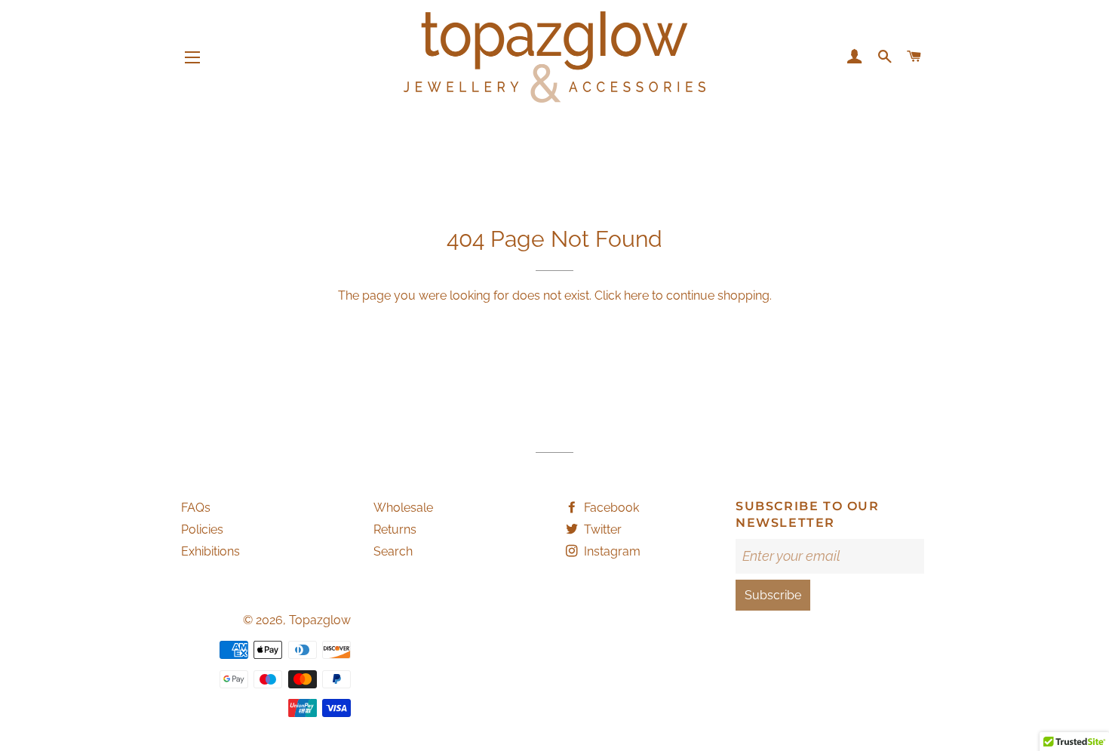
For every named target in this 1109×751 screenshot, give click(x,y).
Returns (394, 529)
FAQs (195, 507)
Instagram (611, 551)
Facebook (610, 507)
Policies (202, 529)
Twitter (601, 529)
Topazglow (320, 620)
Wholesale (403, 507)
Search (393, 551)
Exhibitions (210, 551)
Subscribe (773, 595)
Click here (621, 295)
